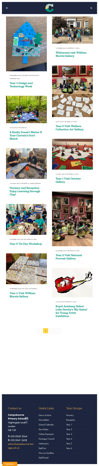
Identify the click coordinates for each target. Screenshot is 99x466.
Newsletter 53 (33, 288)
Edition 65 (72, 174)
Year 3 (69, 434)
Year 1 (77, 174)
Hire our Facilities (46, 452)
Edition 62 (26, 183)
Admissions (44, 443)
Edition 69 (24, 128)
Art (23, 75)
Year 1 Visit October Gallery (68, 180)
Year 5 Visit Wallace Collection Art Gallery (70, 127)
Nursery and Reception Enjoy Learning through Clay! (25, 191)
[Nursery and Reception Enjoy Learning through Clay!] (26, 163)
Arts (25, 239)
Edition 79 (72, 48)
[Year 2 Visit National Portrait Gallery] (72, 218)
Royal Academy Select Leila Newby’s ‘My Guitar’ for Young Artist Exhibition (72, 311)
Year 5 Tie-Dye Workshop (26, 243)
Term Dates (43, 429)
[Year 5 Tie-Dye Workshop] (26, 219)
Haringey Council (46, 438)
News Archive (45, 415)
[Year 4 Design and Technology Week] (26, 43)
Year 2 (78, 251)
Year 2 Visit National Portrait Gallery (69, 256)
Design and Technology (31, 75)
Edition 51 (69, 302)
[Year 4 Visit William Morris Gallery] (26, 268)
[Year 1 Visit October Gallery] (72, 154)
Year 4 (18, 78)
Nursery (32, 183)
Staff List (42, 448)
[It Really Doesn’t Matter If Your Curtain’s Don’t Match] (26, 109)
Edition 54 (73, 251)
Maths (26, 288)
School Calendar (46, 424)
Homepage (13, 78)
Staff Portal (43, 457)
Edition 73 (70, 121)
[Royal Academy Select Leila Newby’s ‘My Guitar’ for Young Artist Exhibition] (72, 282)
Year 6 (69, 448)
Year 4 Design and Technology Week (21, 84)
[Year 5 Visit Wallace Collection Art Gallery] (72, 91)
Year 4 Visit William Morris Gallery (22, 294)
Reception (38, 183)
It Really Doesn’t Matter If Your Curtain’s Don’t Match (26, 135)
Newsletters (44, 419)
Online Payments (46, 434)
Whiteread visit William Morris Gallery (71, 54)
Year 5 (75, 121)
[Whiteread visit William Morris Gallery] (72, 30)
